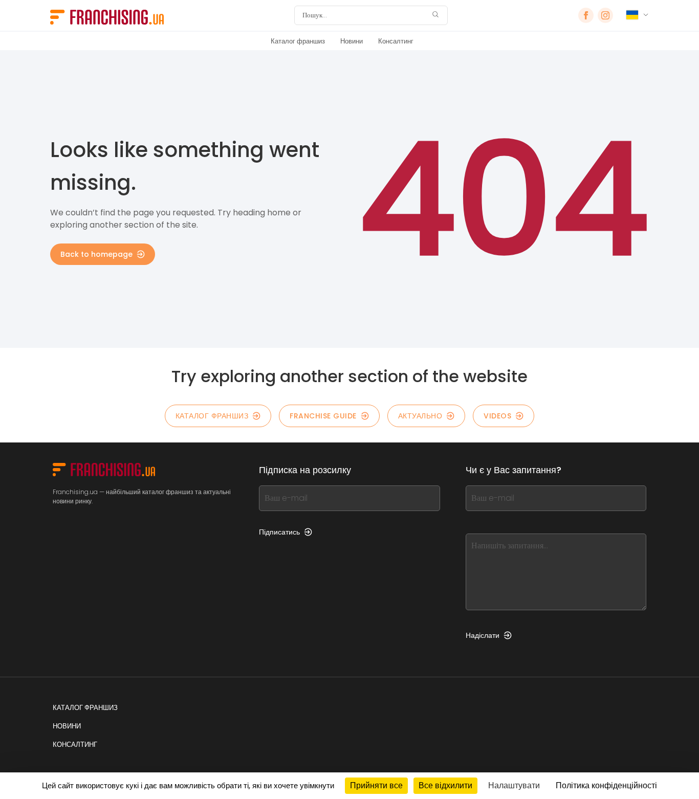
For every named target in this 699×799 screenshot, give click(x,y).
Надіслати (482, 635)
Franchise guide (323, 416)
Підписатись (279, 532)
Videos (497, 416)
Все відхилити (445, 785)
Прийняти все (376, 785)
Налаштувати (514, 785)
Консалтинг (395, 41)
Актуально (420, 416)
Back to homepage (96, 254)
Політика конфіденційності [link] (606, 785)
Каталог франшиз (298, 41)
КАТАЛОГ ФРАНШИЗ (212, 416)
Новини (351, 41)
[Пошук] (435, 15)
